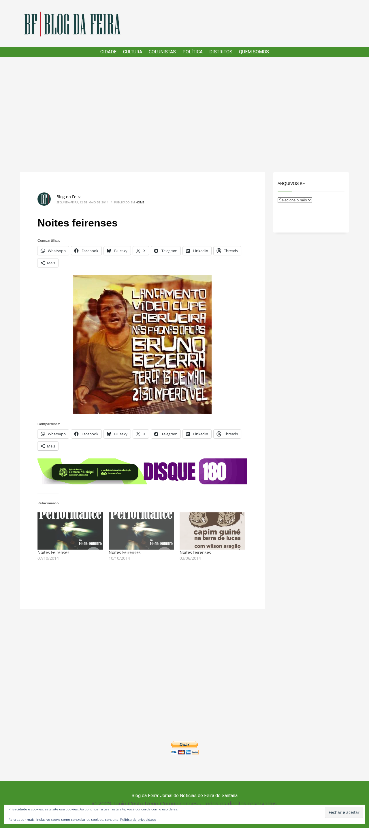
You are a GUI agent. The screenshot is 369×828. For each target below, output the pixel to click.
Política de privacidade (138, 819)
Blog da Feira (69, 196)
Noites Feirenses (53, 552)
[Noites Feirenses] (70, 531)
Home (140, 202)
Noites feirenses (195, 552)
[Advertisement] (184, 114)
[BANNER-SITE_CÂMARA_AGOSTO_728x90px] (142, 471)
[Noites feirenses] (212, 531)
